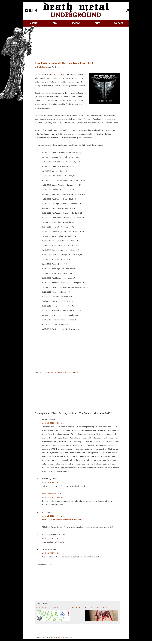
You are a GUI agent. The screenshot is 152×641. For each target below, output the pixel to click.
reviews (76, 23)
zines (97, 23)
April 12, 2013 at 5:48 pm (53, 516)
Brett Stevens (43, 67)
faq (55, 23)
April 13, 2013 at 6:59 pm (53, 553)
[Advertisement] (78, 44)
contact (118, 23)
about (33, 23)
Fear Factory (58, 75)
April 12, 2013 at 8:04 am (53, 497)
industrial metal (57, 373)
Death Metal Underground (62, 637)
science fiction (71, 373)
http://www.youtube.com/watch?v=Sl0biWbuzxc (62, 520)
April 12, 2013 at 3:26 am (53, 423)
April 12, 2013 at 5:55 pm (53, 538)
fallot (44, 512)
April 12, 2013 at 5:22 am (53, 483)
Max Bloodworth (49, 494)
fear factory (45, 373)
